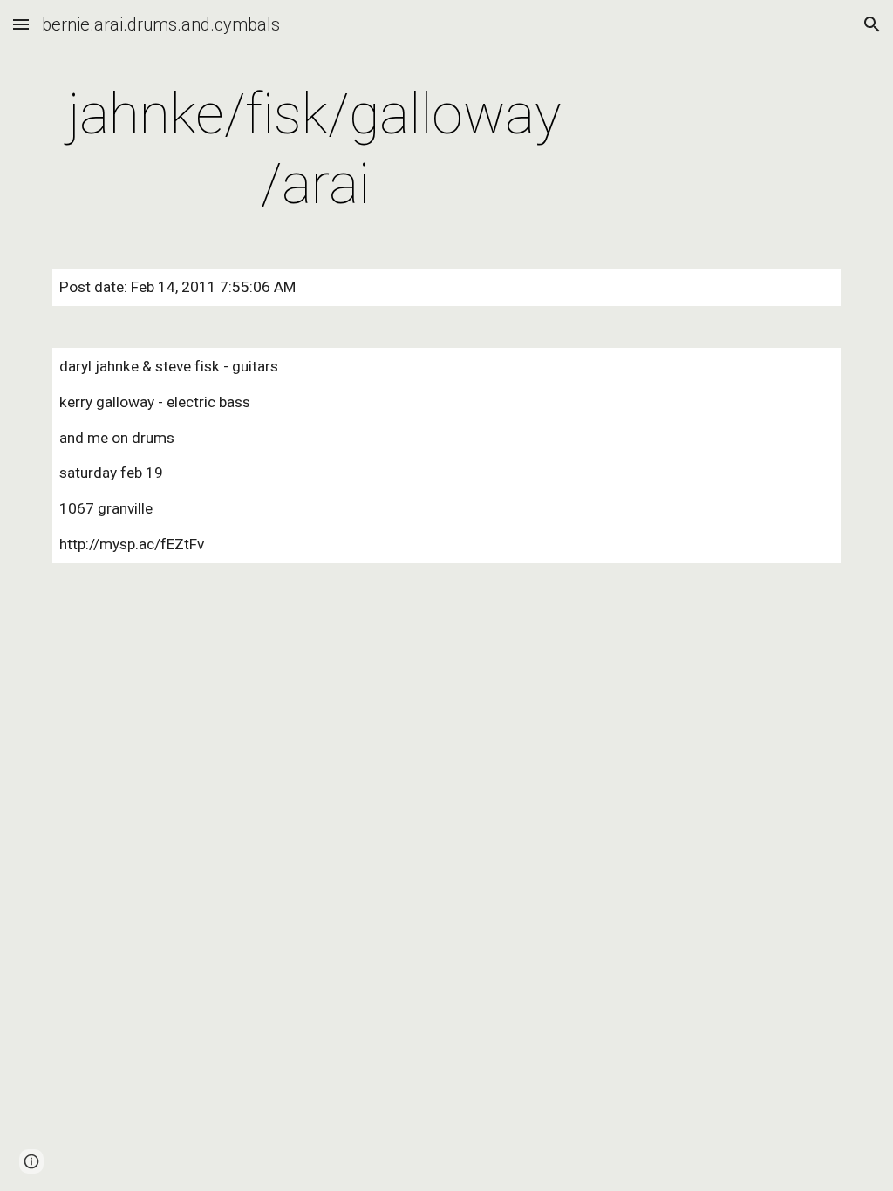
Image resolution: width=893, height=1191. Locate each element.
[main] (315, 150)
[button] (21, 24)
